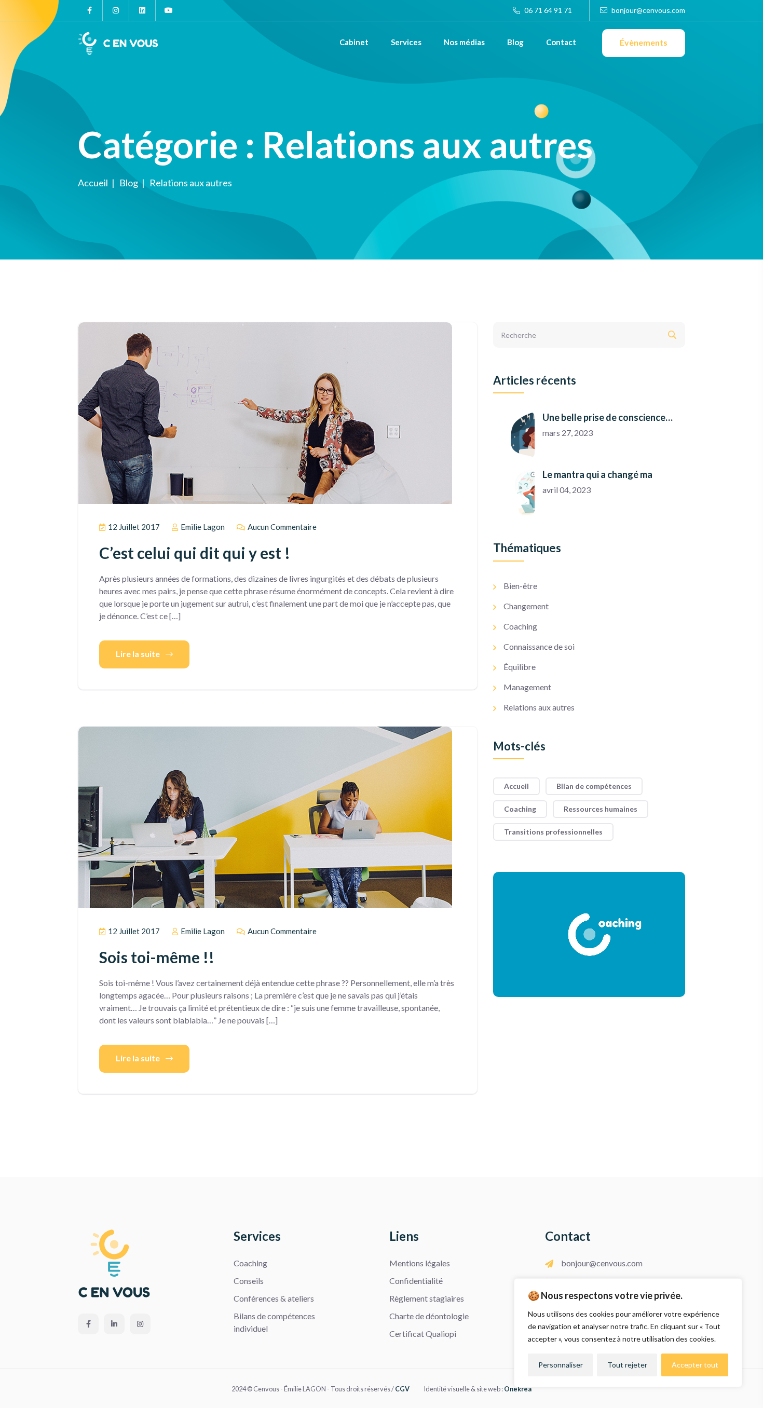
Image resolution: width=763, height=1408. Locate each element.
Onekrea (518, 1389)
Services (406, 42)
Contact (561, 42)
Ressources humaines (600, 808)
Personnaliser (560, 1364)
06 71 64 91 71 (547, 10)
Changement (526, 606)
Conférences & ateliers (274, 1298)
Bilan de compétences (594, 786)
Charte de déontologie (429, 1316)
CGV (402, 1389)
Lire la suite (138, 654)
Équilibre (519, 667)
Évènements (643, 42)
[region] (628, 1332)
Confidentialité (416, 1281)
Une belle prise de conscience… (607, 417)
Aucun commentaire (281, 526)
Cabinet (354, 42)
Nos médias (464, 42)
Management (527, 687)
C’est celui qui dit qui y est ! (194, 552)
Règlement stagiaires (426, 1298)
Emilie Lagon (202, 526)
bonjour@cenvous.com (647, 10)
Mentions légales (419, 1263)
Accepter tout (695, 1364)
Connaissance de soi (539, 646)
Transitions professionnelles (553, 831)
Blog (515, 42)
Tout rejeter (627, 1364)
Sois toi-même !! (156, 957)
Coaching (520, 626)
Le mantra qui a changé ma (597, 474)
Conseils (249, 1281)
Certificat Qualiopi (422, 1333)
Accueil (516, 786)
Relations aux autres (539, 707)
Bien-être (520, 586)
